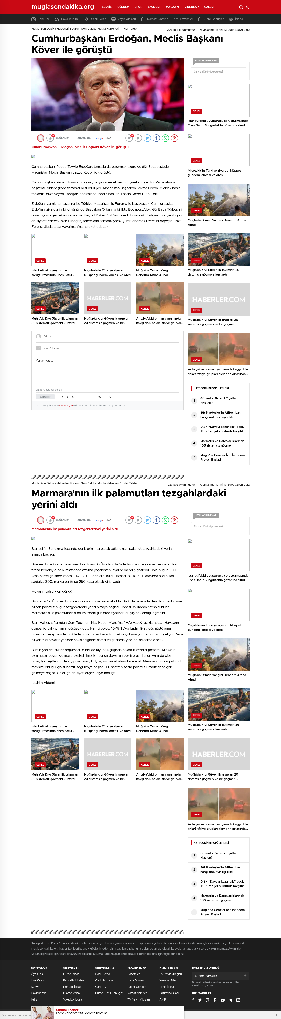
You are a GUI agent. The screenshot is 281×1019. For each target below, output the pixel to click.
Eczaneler (186, 19)
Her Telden (131, 28)
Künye (35, 987)
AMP (162, 999)
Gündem (123, 7)
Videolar (191, 7)
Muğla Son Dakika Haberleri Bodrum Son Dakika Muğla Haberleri (75, 28)
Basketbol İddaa (73, 980)
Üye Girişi (37, 974)
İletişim (35, 999)
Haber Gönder (136, 987)
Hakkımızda (38, 993)
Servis (107, 7)
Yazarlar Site (167, 980)
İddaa (239, 19)
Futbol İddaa (71, 974)
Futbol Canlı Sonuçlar (109, 993)
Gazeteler (133, 974)
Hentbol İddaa (72, 987)
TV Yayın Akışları (138, 999)
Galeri (209, 7)
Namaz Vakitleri (157, 19)
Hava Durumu (70, 19)
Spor (138, 7)
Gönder (45, 396)
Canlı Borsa (98, 19)
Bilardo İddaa (71, 993)
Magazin (172, 7)
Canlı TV (43, 19)
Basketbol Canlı (169, 993)
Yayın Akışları (127, 19)
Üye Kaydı (37, 980)
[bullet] (89, 397)
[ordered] (83, 397)
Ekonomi (154, 7)
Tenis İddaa (166, 987)
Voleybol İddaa (72, 999)
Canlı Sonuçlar (214, 19)
